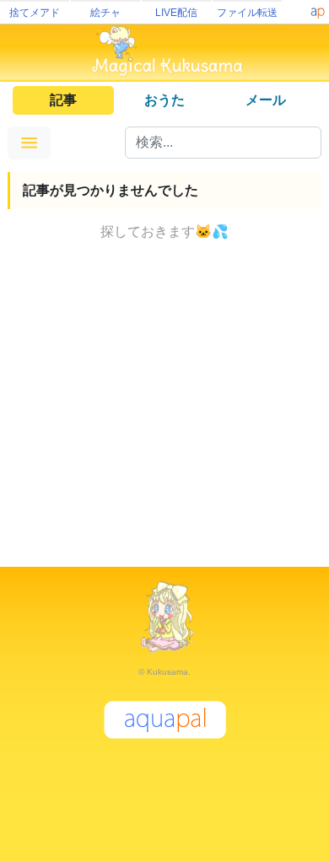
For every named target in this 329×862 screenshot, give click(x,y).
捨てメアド (34, 13)
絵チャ (105, 13)
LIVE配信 (176, 13)
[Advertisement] (164, 408)
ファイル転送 (247, 13)
